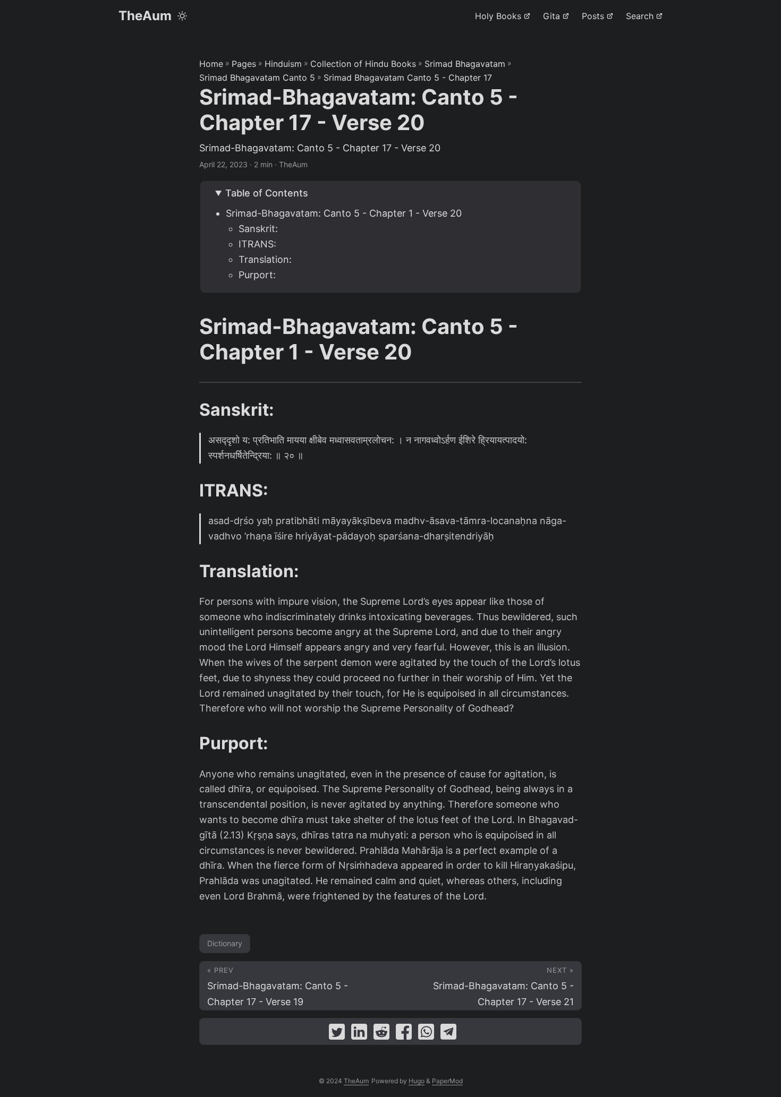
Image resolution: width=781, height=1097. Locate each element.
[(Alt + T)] (182, 16)
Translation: (265, 259)
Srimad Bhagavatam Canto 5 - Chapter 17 (408, 77)
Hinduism (283, 63)
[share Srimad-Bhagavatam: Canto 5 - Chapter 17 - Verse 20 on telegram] (448, 1034)
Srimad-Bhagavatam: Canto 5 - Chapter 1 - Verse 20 (344, 213)
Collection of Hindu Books (363, 63)
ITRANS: (257, 244)
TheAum (145, 15)
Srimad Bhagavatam (465, 63)
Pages (244, 63)
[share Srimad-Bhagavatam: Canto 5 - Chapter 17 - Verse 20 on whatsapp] (426, 1034)
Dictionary (224, 943)
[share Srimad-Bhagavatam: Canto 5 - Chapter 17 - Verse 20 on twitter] (337, 1034)
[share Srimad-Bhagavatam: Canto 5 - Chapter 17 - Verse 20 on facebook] (404, 1034)
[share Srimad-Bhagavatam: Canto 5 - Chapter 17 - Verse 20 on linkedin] (359, 1034)
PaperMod (447, 1081)
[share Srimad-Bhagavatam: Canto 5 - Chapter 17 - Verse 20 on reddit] (381, 1034)
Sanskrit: (258, 228)
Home (211, 63)
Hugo (417, 1081)
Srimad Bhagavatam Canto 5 (257, 77)
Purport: (257, 274)
